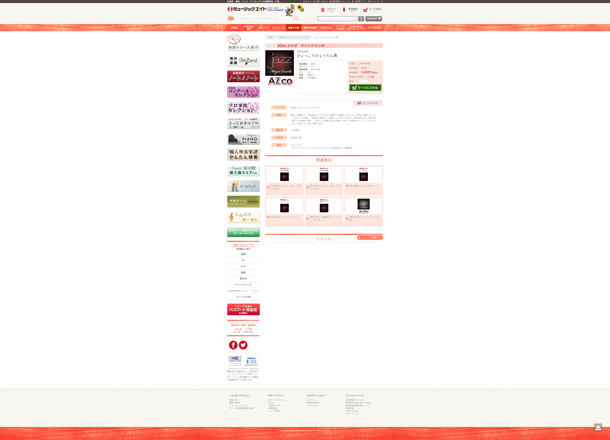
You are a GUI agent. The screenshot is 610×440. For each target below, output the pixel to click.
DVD (243, 266)
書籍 (243, 272)
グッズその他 (376, 27)
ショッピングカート (238, 405)
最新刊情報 (234, 403)
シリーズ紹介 (274, 411)
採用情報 (350, 408)
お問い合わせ (352, 411)
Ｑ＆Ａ (271, 403)
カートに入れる (365, 87)
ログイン (329, 9)
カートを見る (372, 9)
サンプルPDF (368, 103)
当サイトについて (276, 400)
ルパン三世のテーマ (368, 186)
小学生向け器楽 (249, 27)
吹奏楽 (232, 27)
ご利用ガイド (274, 405)
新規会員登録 (313, 403)
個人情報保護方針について (358, 405)
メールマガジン (314, 405)
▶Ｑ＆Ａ (307, 1)
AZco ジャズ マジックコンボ (293, 37)
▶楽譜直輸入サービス (339, 1)
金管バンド (263, 27)
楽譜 (243, 254)
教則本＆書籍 (310, 27)
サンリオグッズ (340, 27)
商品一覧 (233, 400)
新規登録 (350, 9)
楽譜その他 (293, 27)
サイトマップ (352, 414)
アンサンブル (278, 27)
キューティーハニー (289, 217)
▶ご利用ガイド (359, 1)
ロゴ (267, 13)
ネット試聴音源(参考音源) (241, 408)
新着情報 (272, 408)
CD (243, 260)
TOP (270, 37)
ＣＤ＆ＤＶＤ (326, 27)
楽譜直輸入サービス (355, 400)
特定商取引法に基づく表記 (358, 403)
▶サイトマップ (375, 1)
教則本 (243, 278)
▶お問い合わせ (320, 1)
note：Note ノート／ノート (356, 27)
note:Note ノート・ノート (243, 290)
